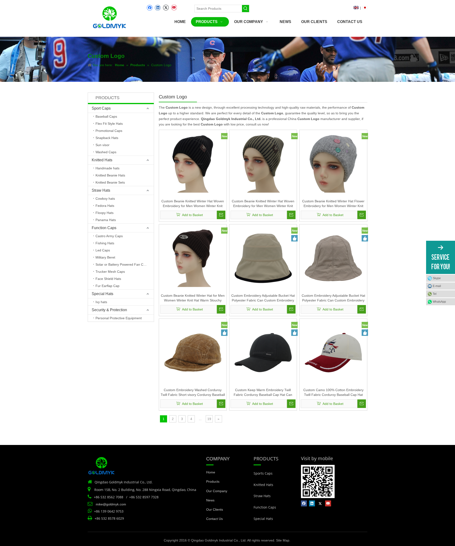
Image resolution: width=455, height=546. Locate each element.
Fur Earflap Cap (107, 286)
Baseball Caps (106, 116)
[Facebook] (150, 8)
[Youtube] (174, 8)
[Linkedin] (158, 8)
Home (210, 472)
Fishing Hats (105, 243)
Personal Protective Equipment (119, 318)
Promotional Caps (109, 131)
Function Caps (104, 228)
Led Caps (103, 250)
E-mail (437, 286)
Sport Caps (101, 108)
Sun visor (102, 145)
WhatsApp (439, 301)
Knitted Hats (102, 160)
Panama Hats (106, 220)
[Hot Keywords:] (245, 8)
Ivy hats (101, 302)
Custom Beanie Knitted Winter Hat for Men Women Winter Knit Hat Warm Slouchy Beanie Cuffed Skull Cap (193, 298)
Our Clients (214, 509)
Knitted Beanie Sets (110, 182)
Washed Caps (106, 152)
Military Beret (105, 257)
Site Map (282, 540)
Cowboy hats (105, 198)
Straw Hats (101, 190)
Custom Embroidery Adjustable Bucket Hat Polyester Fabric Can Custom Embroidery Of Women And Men (263, 298)
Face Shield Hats (108, 279)
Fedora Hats (105, 206)
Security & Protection (109, 310)
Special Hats (102, 294)
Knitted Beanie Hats (110, 175)
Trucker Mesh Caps (110, 271)
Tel (435, 294)
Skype (437, 278)
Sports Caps (263, 473)
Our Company (216, 491)
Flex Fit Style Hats (109, 123)
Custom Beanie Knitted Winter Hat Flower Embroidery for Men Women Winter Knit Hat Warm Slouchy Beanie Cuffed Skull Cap (333, 203)
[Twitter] (166, 8)
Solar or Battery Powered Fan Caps (122, 264)
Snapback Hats (107, 138)
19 (209, 419)
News (210, 500)
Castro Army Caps (109, 236)
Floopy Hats (105, 213)
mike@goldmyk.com (111, 504)
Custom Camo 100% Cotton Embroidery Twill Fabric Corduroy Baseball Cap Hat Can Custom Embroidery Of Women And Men (333, 392)
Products (212, 481)
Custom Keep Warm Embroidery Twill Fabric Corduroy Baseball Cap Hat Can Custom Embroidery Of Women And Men (263, 392)
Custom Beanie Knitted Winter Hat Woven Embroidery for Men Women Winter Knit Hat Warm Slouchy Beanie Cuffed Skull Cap (192, 203)
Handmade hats (107, 168)
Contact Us (214, 519)
